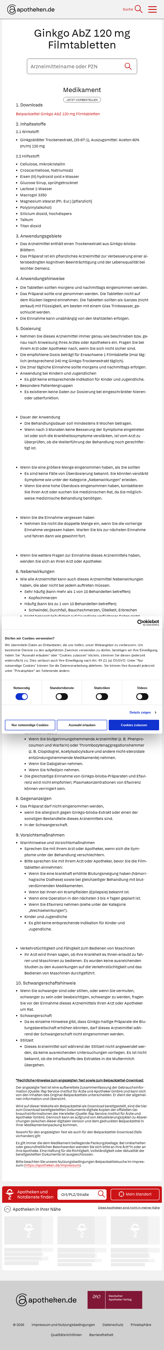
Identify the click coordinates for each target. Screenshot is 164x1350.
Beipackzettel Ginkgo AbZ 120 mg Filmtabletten (58, 113)
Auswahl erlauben (82, 725)
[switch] (62, 696)
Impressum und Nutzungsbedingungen (63, 1325)
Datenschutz (112, 1325)
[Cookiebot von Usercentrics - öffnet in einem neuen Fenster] (140, 623)
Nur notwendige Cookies (30, 725)
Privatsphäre (141, 1325)
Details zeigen (140, 712)
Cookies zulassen (134, 725)
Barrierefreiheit (101, 1335)
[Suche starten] (128, 66)
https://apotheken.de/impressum (52, 1165)
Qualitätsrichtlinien (66, 1335)
